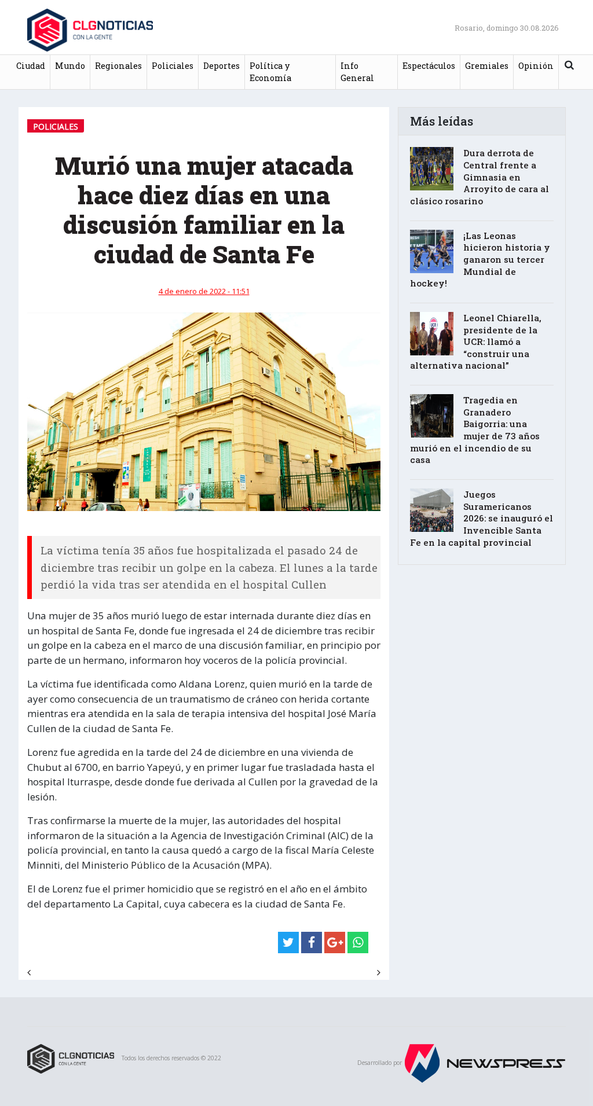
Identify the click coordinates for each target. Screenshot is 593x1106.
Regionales (118, 65)
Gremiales (486, 65)
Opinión (536, 65)
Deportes (221, 65)
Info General (357, 72)
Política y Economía (270, 72)
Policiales (172, 65)
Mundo (70, 65)
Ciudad (30, 65)
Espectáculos (428, 65)
